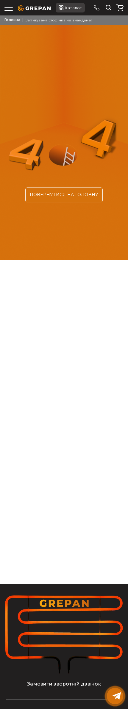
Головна (12, 20)
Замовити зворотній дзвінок (64, 684)
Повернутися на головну (64, 194)
